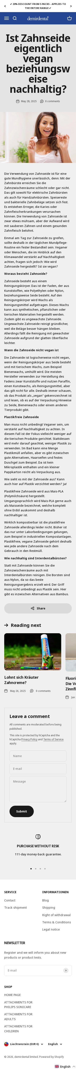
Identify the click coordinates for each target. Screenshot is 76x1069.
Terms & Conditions (56, 922)
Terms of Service (53, 739)
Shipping (48, 907)
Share (41, 608)
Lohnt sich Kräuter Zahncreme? (21, 680)
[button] (65, 1066)
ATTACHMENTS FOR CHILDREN (18, 1028)
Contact (9, 900)
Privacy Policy (29, 739)
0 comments (52, 101)
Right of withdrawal (56, 915)
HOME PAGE (12, 995)
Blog (45, 900)
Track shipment (15, 907)
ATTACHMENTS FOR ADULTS (18, 1016)
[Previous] (5, 6)
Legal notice (51, 929)
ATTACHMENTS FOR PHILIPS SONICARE (18, 1004)
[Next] (71, 6)
